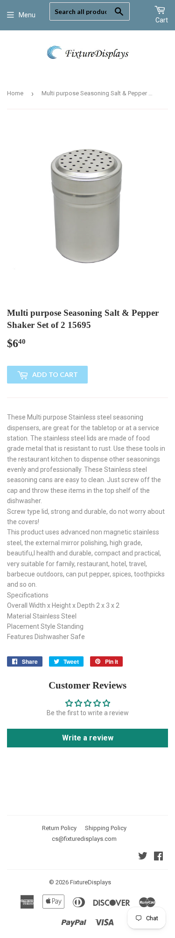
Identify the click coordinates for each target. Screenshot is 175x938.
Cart (161, 20)
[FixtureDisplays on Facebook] (158, 857)
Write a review (87, 737)
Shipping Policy (105, 827)
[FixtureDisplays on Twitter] (142, 857)
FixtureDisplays (90, 882)
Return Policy (59, 827)
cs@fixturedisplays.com (84, 838)
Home (15, 93)
